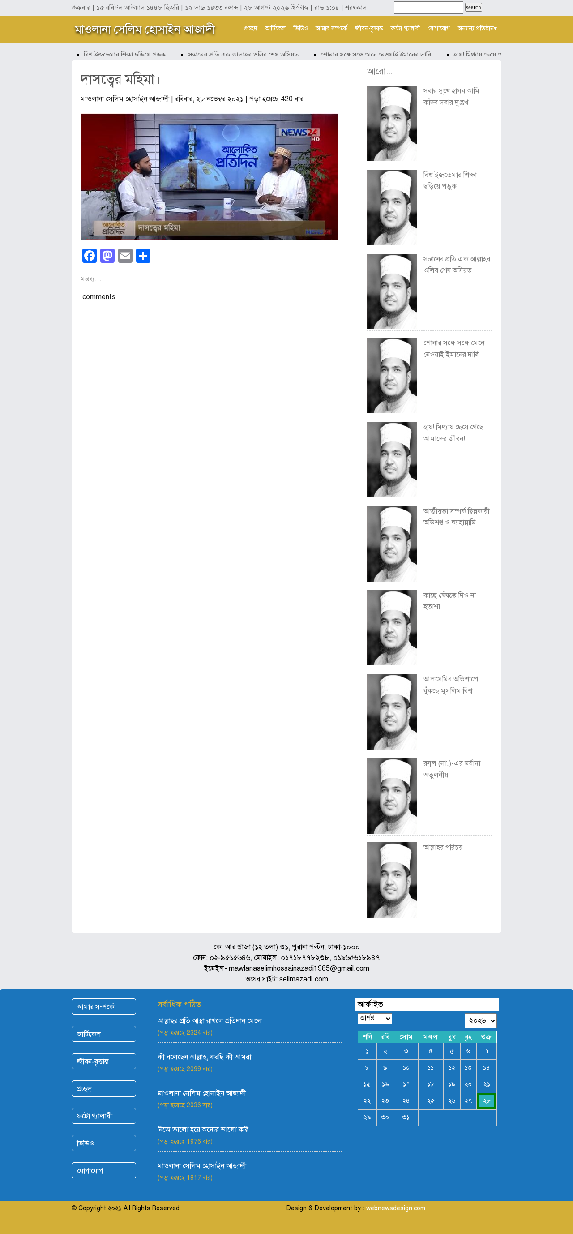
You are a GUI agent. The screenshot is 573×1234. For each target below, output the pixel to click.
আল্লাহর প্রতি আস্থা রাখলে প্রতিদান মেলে (210, 1020)
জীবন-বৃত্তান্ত (369, 28)
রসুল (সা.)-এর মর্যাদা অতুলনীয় (451, 769)
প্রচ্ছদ (250, 28)
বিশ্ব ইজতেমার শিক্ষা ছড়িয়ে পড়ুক (114, 55)
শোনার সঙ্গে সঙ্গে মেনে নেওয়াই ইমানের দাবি (366, 55)
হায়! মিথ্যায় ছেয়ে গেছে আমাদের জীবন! (492, 55)
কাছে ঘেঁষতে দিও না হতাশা (449, 601)
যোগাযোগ (439, 28)
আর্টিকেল (275, 28)
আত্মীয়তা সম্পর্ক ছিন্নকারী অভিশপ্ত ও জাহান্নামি (456, 517)
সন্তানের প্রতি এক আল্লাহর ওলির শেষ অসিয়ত (233, 55)
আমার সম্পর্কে (331, 28)
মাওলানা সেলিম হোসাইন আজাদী (145, 29)
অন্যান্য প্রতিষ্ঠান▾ (477, 28)
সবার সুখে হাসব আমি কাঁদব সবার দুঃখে (451, 96)
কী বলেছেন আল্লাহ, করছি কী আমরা (204, 1057)
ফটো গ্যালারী (405, 28)
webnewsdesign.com (395, 1208)
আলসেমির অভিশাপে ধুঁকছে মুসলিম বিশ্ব (450, 685)
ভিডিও (300, 28)
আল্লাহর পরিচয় (442, 847)
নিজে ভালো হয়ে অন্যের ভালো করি (203, 1129)
